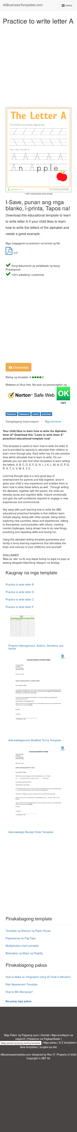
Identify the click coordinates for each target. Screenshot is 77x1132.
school (36, 414)
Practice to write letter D (20, 592)
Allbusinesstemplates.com (16, 1054)
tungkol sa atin (48, 1047)
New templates (29, 1047)
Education (11, 414)
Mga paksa (50, 1042)
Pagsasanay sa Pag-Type (21, 938)
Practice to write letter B (20, 584)
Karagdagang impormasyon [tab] (22, 421)
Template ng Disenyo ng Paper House (28, 931)
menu (69, 6)
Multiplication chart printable (22, 945)
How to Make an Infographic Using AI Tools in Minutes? (38, 977)
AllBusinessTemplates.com (23, 4)
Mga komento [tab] (53, 421)
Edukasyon (24, 414)
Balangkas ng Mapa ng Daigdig (24, 953)
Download (20, 367)
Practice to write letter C (20, 599)
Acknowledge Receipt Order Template (30, 832)
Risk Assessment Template (22, 984)
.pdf (15, 252)
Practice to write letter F (20, 607)
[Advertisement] (38, 64)
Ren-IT (51, 1054)
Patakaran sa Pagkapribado (43, 1039)
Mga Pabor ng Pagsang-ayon (21, 1035)
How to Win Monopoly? (19, 992)
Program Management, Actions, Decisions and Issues (35, 647)
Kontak (45, 1035)
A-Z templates (67, 1042)
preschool (46, 414)
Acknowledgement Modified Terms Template (34, 740)
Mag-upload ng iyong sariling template (20, 1043)
